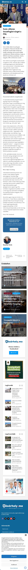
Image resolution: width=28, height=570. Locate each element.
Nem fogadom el (14, 560)
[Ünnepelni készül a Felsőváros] (14, 325)
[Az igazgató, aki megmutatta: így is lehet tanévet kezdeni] (8, 438)
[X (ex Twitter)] (5, 518)
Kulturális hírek (8, 293)
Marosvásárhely (7, 25)
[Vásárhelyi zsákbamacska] (8, 418)
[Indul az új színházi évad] (8, 402)
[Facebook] (2, 518)
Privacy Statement (14, 568)
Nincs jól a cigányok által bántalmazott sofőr (17, 446)
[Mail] (14, 518)
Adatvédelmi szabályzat (8, 532)
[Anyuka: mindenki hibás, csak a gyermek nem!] (8, 453)
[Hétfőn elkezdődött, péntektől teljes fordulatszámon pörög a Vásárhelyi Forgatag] (14, 301)
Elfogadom (14, 556)
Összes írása (6, 248)
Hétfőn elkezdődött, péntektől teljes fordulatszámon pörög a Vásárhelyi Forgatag (17, 409)
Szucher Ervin (8, 37)
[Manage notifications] (25, 567)
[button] (26, 535)
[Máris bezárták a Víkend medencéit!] (8, 461)
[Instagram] (8, 518)
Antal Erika (8, 309)
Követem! (14, 352)
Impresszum (5, 529)
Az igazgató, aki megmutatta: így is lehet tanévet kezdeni (17, 439)
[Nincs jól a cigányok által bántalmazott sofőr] (8, 446)
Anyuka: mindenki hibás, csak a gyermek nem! (17, 454)
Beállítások (14, 564)
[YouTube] (11, 518)
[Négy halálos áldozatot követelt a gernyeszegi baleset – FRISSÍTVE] (8, 467)
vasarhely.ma (8, 285)
